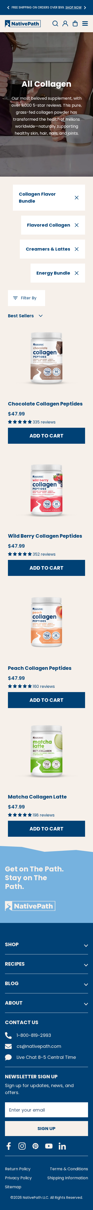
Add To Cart (46, 435)
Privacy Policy (18, 1178)
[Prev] (8, 7)
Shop (12, 944)
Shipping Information (67, 1178)
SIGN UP (46, 1128)
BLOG (12, 983)
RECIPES (15, 963)
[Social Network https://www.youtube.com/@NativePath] (49, 1146)
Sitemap (13, 1187)
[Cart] (75, 23)
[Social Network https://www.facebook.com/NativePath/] (8, 1146)
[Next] (85, 7)
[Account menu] (65, 23)
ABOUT (14, 1002)
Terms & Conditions (69, 1169)
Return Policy (18, 1169)
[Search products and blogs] (55, 23)
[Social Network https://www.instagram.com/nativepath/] (22, 1146)
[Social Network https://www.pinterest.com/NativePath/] (35, 1146)
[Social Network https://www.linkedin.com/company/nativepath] (62, 1146)
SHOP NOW (61, 7)
